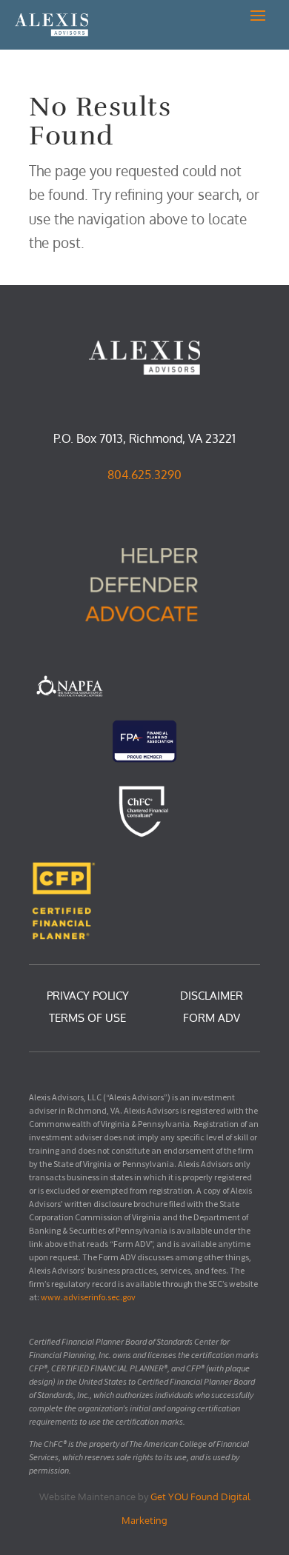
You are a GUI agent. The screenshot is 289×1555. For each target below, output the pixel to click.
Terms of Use (87, 1019)
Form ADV (211, 1019)
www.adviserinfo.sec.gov (88, 1296)
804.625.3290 (144, 474)
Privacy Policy (88, 997)
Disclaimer (211, 997)
